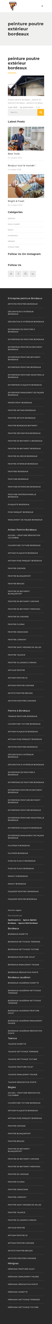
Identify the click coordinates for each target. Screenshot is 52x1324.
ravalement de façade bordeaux (25, 520)
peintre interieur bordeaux (23, 464)
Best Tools (14, 153)
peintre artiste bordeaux (21, 418)
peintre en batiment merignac (24, 609)
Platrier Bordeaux (18, 853)
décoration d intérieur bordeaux (26, 322)
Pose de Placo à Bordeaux (21, 861)
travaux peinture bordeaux (22, 716)
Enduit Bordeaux (17, 884)
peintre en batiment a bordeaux (25, 441)
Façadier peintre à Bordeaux (23, 891)
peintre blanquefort (19, 576)
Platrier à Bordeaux (19, 846)
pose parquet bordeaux (20, 512)
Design (11, 218)
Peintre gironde (17, 568)
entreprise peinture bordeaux (24, 367)
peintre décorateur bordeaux (24, 433)
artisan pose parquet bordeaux (25, 561)
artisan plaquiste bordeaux (23, 553)
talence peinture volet (20, 1067)
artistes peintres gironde (22, 701)
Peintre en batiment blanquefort (19, 592)
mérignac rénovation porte (23, 1284)
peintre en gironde (18, 617)
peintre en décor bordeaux (22, 456)
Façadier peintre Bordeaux (22, 899)
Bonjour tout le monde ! (21, 165)
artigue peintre (16, 670)
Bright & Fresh (16, 201)
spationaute (28, 107)
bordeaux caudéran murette (23, 983)
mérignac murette (18, 1292)
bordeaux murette (18, 934)
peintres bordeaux (18, 471)
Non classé (14, 224)
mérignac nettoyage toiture (23, 1307)
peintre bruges (16, 584)
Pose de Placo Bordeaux (21, 868)
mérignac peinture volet (21, 1269)
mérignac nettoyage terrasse (24, 1300)
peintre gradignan (18, 632)
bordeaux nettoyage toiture (23, 949)
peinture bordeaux (18, 479)
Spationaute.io (14, 920)
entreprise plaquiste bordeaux (25, 385)
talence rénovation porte (22, 1082)
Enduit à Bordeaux (18, 876)
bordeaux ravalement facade (23, 965)
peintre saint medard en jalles (24, 647)
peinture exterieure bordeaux (24, 487)
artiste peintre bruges (20, 693)
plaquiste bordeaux (18, 504)
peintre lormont (17, 640)
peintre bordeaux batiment (22, 426)
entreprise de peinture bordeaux (26, 339)
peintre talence (16, 655)
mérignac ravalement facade (23, 1277)
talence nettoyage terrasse (23, 1052)
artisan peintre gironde (21, 685)
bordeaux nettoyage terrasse (24, 942)
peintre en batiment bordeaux (24, 448)
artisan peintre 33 (17, 678)
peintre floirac (16, 624)
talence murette (17, 1044)
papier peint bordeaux (20, 403)
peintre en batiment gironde (23, 601)
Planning (13, 236)
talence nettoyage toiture (22, 1059)
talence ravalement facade (22, 1074)
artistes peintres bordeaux (23, 304)
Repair (11, 241)
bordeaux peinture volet (21, 957)
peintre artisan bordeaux (22, 410)
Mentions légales (15, 910)
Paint (11, 230)
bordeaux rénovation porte (23, 972)
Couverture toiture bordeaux (24, 545)
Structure (13, 247)
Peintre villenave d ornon (22, 662)
